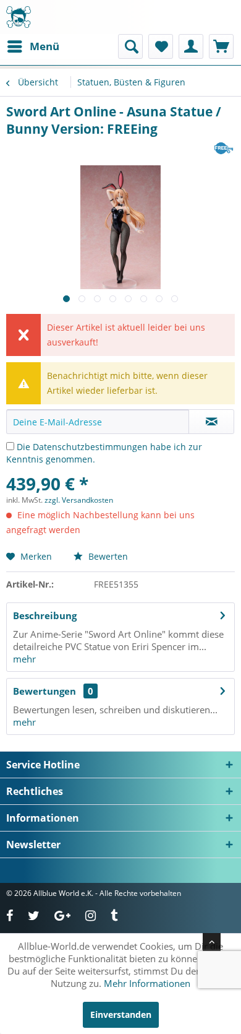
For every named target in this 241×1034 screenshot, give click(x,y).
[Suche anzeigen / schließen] (130, 46)
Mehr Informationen (147, 983)
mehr (24, 659)
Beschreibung (45, 615)
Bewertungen (44, 691)
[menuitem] (33, 46)
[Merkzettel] (160, 46)
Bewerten (107, 556)
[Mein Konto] (191, 46)
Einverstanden (120, 1014)
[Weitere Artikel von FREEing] (224, 148)
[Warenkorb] (221, 46)
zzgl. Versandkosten (78, 500)
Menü (44, 46)
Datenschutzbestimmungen (90, 447)
